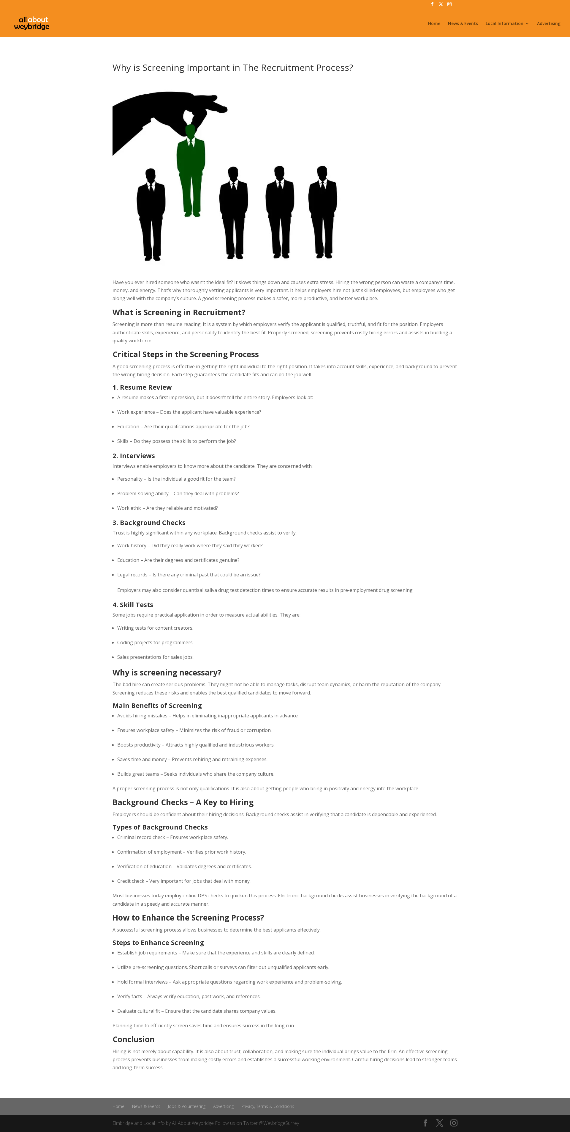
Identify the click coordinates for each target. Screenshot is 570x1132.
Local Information (504, 23)
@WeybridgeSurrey (279, 1123)
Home (434, 23)
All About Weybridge (193, 1123)
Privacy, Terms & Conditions (267, 1106)
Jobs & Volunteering (186, 1106)
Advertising (548, 23)
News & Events (463, 23)
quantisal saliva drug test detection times (228, 590)
